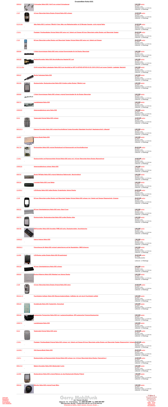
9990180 (19, 59)
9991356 (19, 83)
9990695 (19, 94)
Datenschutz (151, 404)
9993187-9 (19, 129)
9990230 (19, 182)
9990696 (19, 51)
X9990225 (19, 110)
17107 (18, 13)
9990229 (19, 304)
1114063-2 (19, 190)
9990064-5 (19, 247)
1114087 (19, 137)
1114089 (19, 374)
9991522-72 (20, 296)
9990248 (19, 315)
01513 (18, 331)
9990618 (19, 4)
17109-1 (19, 342)
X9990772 (19, 323)
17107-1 (19, 358)
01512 (18, 118)
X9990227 (19, 239)
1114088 (19, 255)
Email (153, 402)
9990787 (19, 174)
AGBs (149, 402)
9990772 (19, 102)
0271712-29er (20, 67)
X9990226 (19, 166)
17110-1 (19, 32)
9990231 (19, 209)
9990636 (19, 274)
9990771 (19, 217)
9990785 (19, 228)
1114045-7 (19, 350)
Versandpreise (151, 405)
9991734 (19, 147)
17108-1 (19, 158)
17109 (18, 198)
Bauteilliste (5, 399)
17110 (18, 40)
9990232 (19, 385)
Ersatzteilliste (6, 402)
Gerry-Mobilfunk (6, 403)
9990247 (19, 75)
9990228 (19, 266)
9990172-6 (19, 366)
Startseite (5, 397)
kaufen (139, 4)
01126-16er (20, 24)
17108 (18, 284)
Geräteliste (5, 400)
